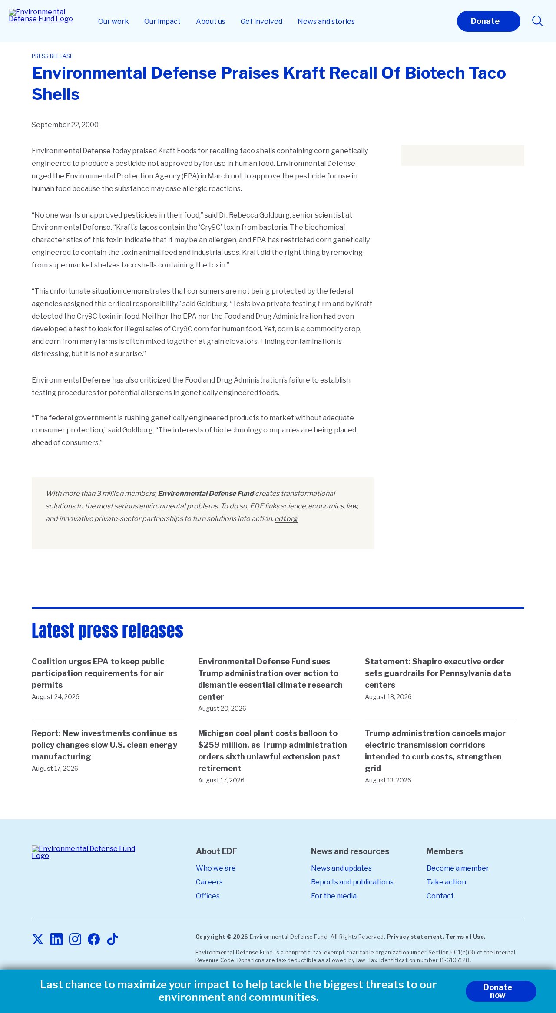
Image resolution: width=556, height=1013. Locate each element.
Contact (440, 896)
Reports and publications (352, 882)
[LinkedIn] (56, 940)
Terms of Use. (466, 937)
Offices (208, 896)
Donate (485, 21)
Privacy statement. (415, 937)
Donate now (497, 991)
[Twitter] (38, 940)
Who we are (216, 868)
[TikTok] (112, 940)
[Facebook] (94, 940)
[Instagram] (75, 940)
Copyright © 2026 (221, 937)
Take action (446, 882)
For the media (334, 896)
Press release (52, 56)
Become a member (458, 868)
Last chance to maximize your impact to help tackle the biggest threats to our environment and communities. (238, 991)
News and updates (341, 868)
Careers (209, 882)
